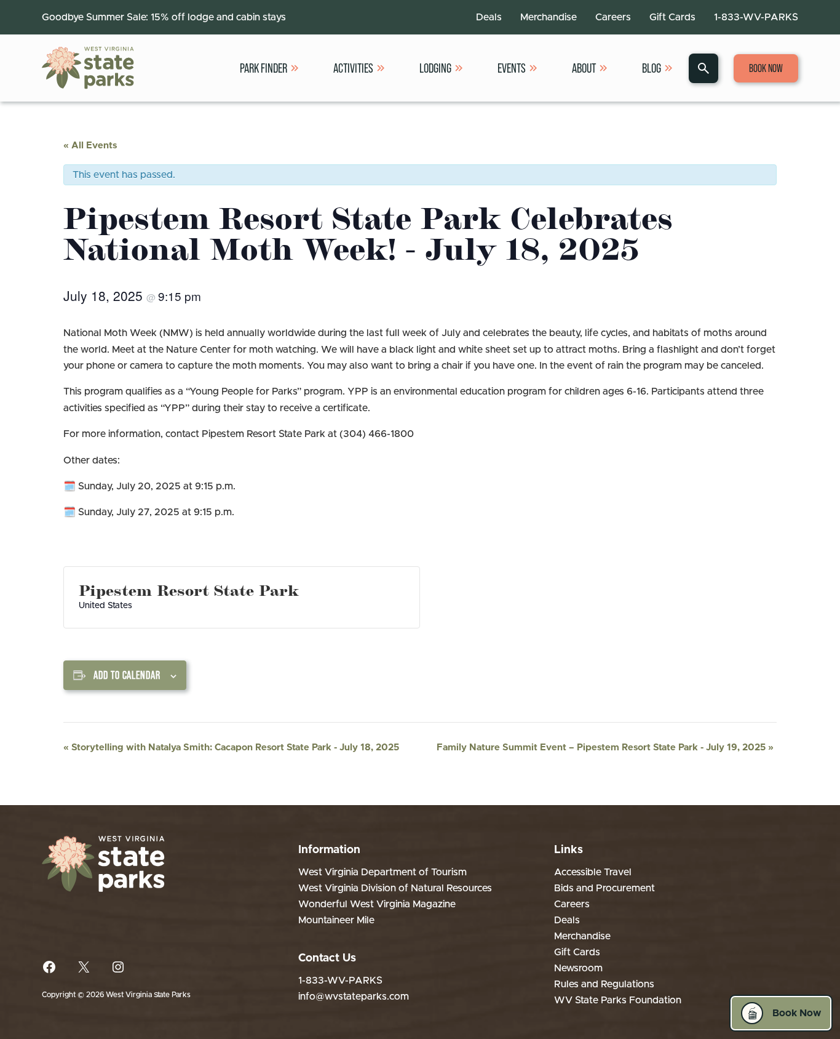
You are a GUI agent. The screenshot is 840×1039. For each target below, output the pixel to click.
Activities (353, 68)
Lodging (435, 68)
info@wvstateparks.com (353, 996)
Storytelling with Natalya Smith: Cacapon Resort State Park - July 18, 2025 (231, 747)
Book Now (766, 68)
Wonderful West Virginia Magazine (377, 904)
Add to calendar (126, 675)
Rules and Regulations (604, 984)
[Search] (703, 68)
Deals (489, 17)
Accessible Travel (593, 872)
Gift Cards (672, 17)
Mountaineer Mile (336, 920)
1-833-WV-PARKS (756, 17)
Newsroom (578, 968)
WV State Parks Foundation (617, 1000)
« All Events (90, 145)
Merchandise (548, 17)
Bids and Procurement (604, 888)
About (584, 68)
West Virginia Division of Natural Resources (395, 888)
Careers (613, 17)
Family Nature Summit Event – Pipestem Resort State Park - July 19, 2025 (605, 747)
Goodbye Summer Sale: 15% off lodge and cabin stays (164, 17)
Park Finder (263, 68)
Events (511, 68)
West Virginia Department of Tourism (382, 872)
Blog (651, 68)
